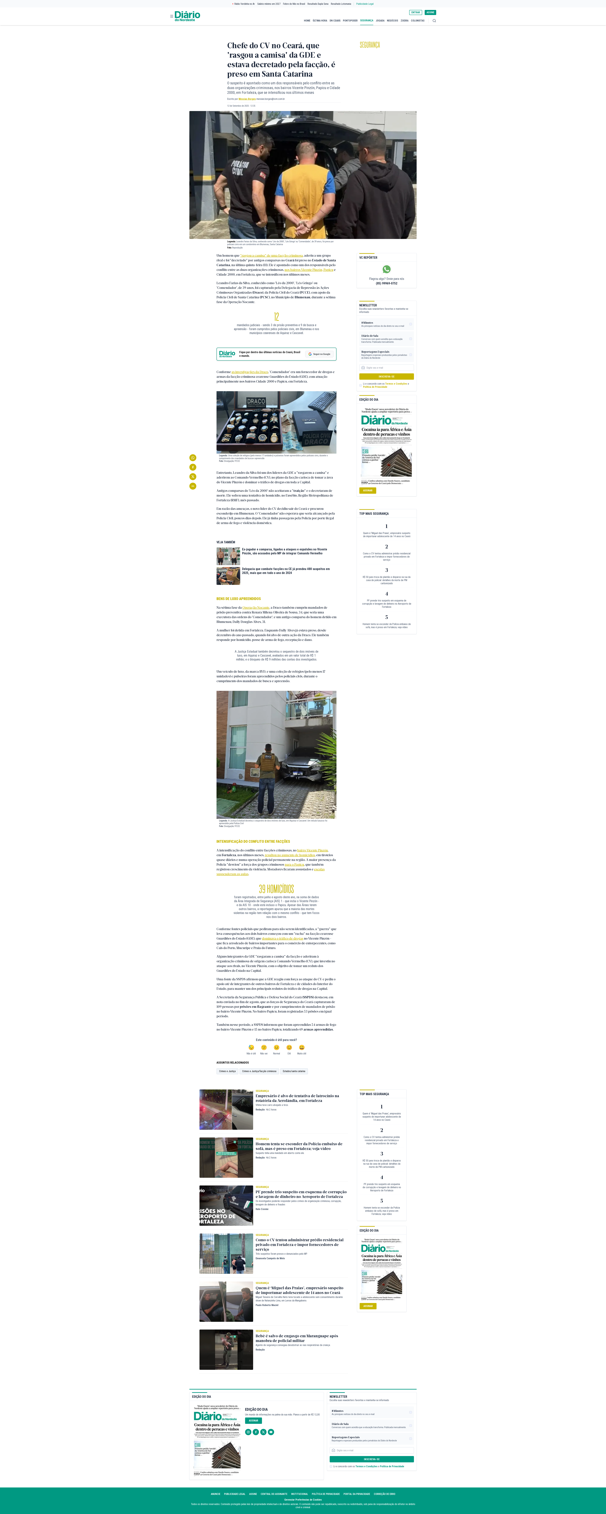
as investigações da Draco (250, 372)
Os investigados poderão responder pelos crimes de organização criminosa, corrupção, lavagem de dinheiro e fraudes (298, 1203)
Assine (253, 1494)
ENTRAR (415, 12)
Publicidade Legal (365, 3)
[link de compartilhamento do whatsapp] (192, 457)
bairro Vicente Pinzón (312, 850)
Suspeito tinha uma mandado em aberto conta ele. (280, 1153)
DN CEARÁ (335, 20)
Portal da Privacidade (357, 1494)
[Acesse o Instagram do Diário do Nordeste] (248, 1432)
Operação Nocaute (255, 607)
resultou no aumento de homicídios (290, 855)
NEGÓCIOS (392, 20)
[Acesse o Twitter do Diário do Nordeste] (263, 1432)
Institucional (299, 1494)
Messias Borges (247, 98)
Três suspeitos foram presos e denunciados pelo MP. (281, 1253)
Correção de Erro (384, 1494)
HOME (307, 20)
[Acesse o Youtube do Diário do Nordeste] (271, 1432)
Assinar (367, 490)
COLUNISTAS (418, 20)
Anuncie (215, 1494)
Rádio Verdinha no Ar (245, 3)
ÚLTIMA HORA (320, 20)
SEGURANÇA (366, 20)
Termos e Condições (396, 383)
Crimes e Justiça (227, 1071)
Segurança (370, 45)
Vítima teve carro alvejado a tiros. (272, 1105)
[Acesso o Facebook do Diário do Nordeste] (256, 1432)
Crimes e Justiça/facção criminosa (259, 1071)
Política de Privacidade (375, 386)
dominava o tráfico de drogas (282, 938)
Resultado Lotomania (341, 3)
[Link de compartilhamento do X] (192, 476)
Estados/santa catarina (294, 1071)
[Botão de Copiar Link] (192, 486)
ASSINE (430, 12)
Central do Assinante (274, 1494)
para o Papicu (294, 864)
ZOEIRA (404, 20)
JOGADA (380, 20)
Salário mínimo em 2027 (269, 3)
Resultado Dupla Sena (318, 3)
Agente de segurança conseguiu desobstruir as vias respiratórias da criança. (293, 1345)
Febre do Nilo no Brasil (294, 3)
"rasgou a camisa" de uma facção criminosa (271, 255)
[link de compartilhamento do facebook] (192, 467)
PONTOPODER (350, 20)
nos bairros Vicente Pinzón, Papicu (309, 269)
